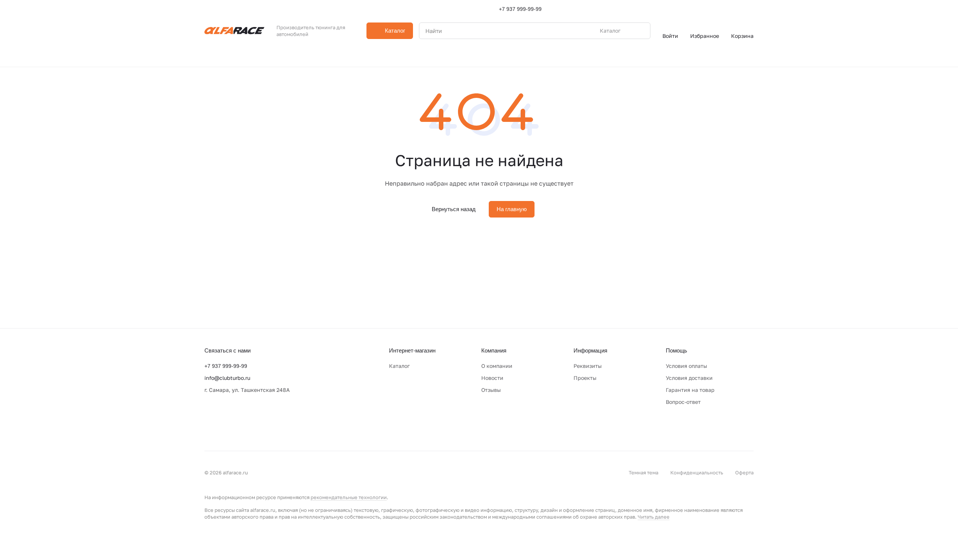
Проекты (585, 378)
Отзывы (491, 390)
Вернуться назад (454, 209)
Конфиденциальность (696, 473)
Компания (493, 350)
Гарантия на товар (690, 390)
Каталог (399, 366)
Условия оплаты (686, 366)
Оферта (744, 473)
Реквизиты (588, 366)
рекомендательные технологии (349, 497)
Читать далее (654, 517)
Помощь (676, 350)
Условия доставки (689, 378)
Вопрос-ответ (683, 402)
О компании (496, 366)
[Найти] (640, 30)
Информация (590, 350)
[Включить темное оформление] (751, 9)
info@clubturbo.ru (227, 378)
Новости (492, 378)
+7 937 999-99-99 (520, 9)
